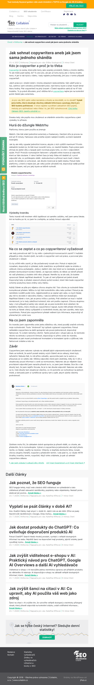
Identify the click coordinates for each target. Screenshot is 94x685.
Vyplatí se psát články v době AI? (40, 506)
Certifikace (46, 11)
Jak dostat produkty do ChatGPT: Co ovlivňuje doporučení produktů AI (44, 529)
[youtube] (71, 14)
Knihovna (30, 36)
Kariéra (20, 16)
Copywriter (14, 70)
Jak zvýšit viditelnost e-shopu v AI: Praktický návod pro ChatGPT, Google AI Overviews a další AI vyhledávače (45, 560)
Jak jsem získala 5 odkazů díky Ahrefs (27, 463)
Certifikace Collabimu (75, 36)
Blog (11, 16)
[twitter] (64, 14)
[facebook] (67, 14)
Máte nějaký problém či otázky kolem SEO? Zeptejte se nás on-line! (71, 29)
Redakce (11, 652)
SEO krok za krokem (18, 36)
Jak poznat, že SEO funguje (35, 482)
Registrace (68, 11)
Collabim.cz (14, 11)
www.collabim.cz (20, 680)
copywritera (58, 91)
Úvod (9, 42)
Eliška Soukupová (53, 62)
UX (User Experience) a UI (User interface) (65, 463)
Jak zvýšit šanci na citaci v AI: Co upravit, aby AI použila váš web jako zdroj (43, 593)
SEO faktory (52, 36)
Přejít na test (76, 5)
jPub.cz (83, 680)
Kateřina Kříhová (53, 496)
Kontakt (10, 655)
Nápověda (32, 16)
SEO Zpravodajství (40, 36)
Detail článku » (34, 493)
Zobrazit (47, 637)
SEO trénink (62, 36)
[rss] (75, 14)
